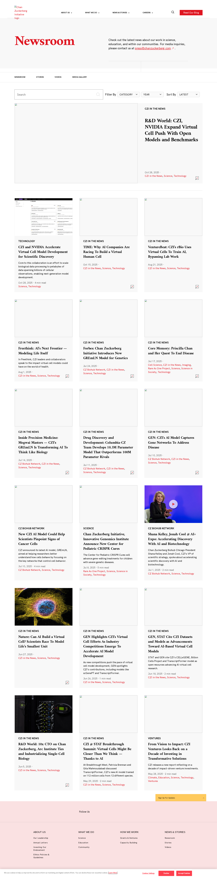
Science (168, 175)
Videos (58, 77)
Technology (180, 175)
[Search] (172, 13)
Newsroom (19, 77)
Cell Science (155, 364)
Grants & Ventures (129, 838)
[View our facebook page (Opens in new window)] (96, 811)
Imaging (186, 364)
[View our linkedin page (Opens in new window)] (119, 811)
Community (83, 847)
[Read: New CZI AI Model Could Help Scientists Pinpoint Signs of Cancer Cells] (43, 532)
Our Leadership (40, 838)
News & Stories (120, 12)
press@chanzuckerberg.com (153, 48)
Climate (152, 777)
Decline (166, 873)
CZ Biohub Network (94, 369)
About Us (65, 12)
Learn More (113, 873)
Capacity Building (128, 842)
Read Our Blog (191, 12)
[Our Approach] (21, 12)
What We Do (91, 12)
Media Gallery (79, 77)
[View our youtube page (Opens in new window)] (135, 811)
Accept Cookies (184, 873)
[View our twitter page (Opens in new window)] (127, 811)
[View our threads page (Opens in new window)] (111, 811)
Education (163, 777)
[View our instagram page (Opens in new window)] (103, 811)
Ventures (153, 781)
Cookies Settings (148, 873)
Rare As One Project (159, 368)
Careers (147, 12)
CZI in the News (153, 175)
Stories (40, 77)
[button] (128, 94)
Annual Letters (40, 842)
